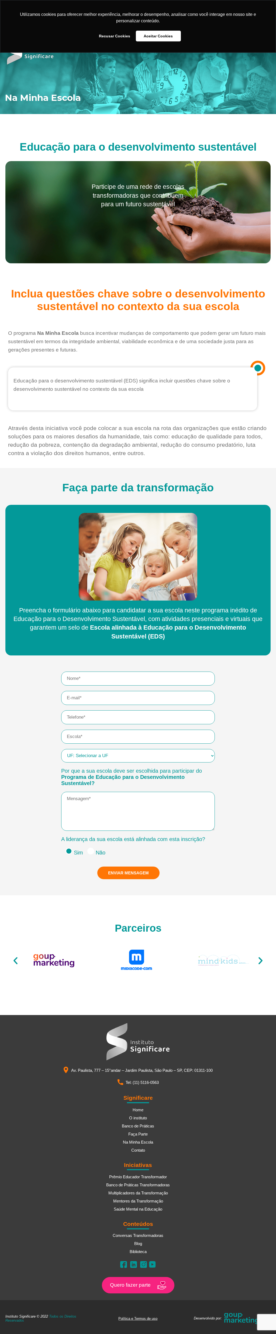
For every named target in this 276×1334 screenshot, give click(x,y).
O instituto (138, 1118)
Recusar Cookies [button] (114, 36)
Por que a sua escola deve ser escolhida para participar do (131, 777)
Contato (138, 1150)
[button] (15, 960)
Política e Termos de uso (137, 1319)
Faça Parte (138, 1134)
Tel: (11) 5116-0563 (142, 1082)
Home (138, 1110)
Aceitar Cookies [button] (158, 36)
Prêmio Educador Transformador (138, 1177)
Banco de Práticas (138, 1126)
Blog (138, 1243)
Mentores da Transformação (138, 1201)
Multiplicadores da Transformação (138, 1193)
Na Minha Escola (138, 1142)
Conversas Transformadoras (138, 1235)
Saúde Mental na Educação (138, 1209)
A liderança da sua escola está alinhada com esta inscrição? (133, 839)
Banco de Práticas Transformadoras (138, 1185)
